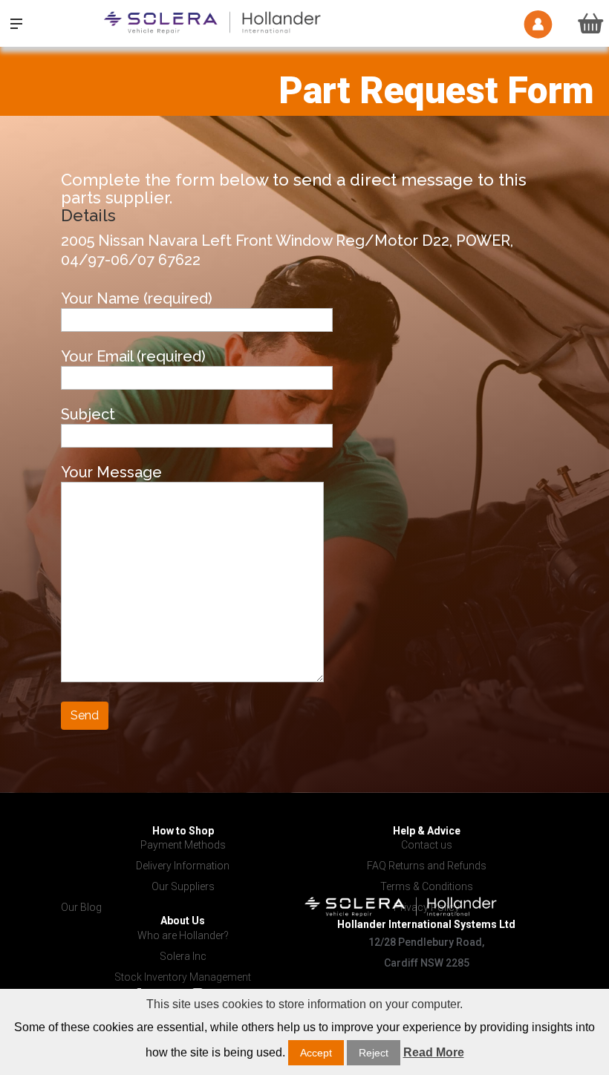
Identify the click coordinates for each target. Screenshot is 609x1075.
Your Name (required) (136, 298)
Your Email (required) (133, 356)
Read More (433, 1052)
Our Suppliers (183, 886)
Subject (88, 414)
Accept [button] (316, 1053)
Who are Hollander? (183, 935)
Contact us (426, 845)
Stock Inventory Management (182, 977)
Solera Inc (183, 956)
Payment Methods (183, 845)
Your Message (111, 472)
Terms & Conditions (426, 886)
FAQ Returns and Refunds (426, 866)
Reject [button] (373, 1053)
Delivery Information (182, 866)
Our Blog (81, 907)
